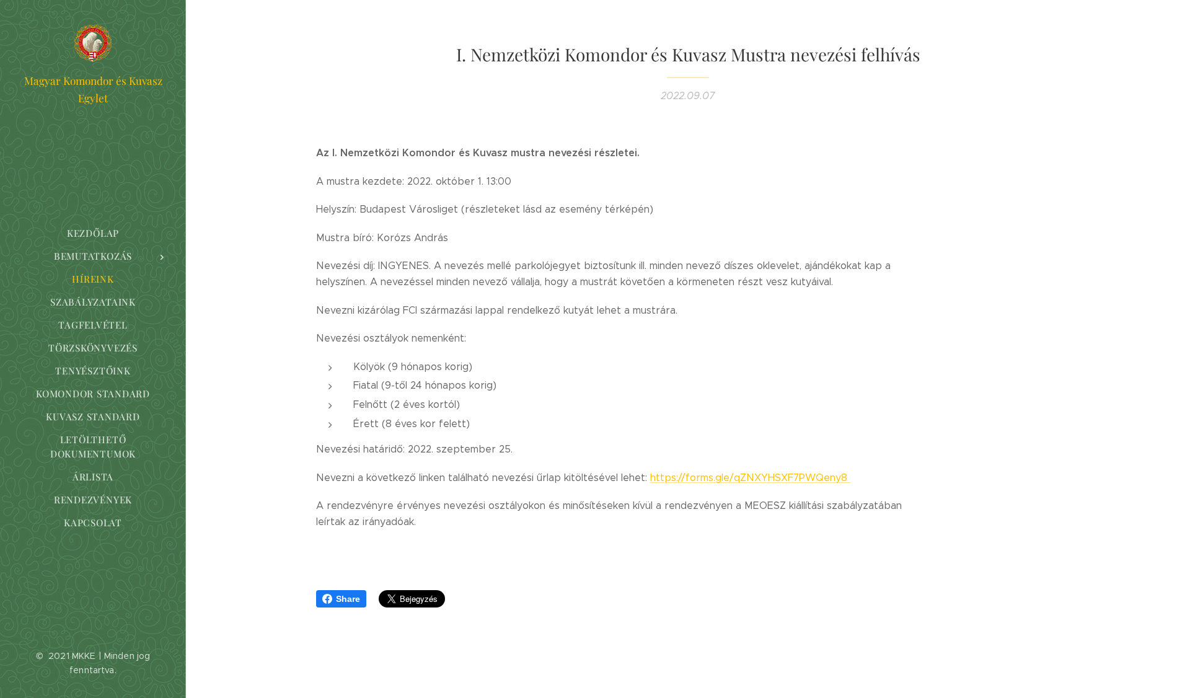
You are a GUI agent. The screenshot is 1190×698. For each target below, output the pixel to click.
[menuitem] (93, 233)
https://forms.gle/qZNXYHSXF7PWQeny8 (750, 478)
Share (348, 599)
